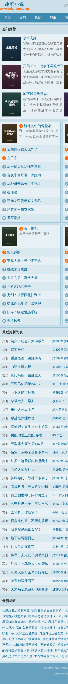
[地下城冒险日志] (12, 105)
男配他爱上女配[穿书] (27, 435)
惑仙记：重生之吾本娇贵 (29, 427)
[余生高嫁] (12, 49)
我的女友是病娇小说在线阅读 (36, 627)
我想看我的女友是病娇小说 (49, 610)
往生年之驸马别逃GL (42, 616)
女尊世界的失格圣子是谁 (51, 656)
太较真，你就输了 (24, 512)
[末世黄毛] (10, 236)
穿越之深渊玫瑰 (23, 418)
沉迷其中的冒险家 (37, 126)
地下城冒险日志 (35, 94)
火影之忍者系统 (26, 633)
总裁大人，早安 (23, 401)
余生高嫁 (30, 38)
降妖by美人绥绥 (42, 650)
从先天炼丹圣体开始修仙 (29, 572)
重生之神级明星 (23, 409)
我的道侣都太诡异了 (22, 149)
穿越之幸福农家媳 (20, 209)
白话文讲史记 (21, 367)
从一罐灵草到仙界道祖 (24, 166)
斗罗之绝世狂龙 (23, 392)
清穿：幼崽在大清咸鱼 (28, 341)
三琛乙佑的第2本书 (25, 384)
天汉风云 (14, 321)
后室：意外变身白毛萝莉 (29, 452)
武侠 (37, 18)
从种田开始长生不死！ (24, 184)
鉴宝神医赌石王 (23, 581)
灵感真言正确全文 (51, 633)
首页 (7, 18)
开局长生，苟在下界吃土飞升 (45, 66)
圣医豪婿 (14, 218)
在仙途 (12, 192)
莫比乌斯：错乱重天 (26, 375)
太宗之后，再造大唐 (22, 278)
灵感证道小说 (37, 621)
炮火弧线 (14, 252)
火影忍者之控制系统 (15, 610)
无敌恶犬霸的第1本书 (27, 444)
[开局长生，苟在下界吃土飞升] (12, 77)
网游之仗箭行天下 (24, 469)
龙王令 (12, 158)
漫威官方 (34, 639)
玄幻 (22, 18)
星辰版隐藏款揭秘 (14, 621)
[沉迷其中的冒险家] (10, 133)
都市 (52, 18)
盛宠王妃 (17, 350)
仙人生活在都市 (23, 546)
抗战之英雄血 (17, 269)
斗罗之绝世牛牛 (19, 286)
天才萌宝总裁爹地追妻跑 (29, 589)
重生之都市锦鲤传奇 (26, 358)
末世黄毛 (31, 229)
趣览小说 (14, 6)
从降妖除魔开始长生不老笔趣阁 (34, 644)
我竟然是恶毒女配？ (26, 529)
